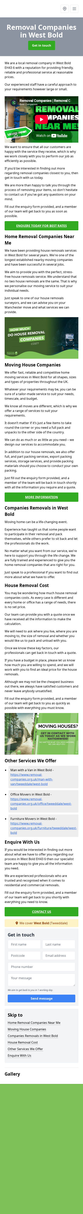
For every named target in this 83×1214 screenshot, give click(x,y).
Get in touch (41, 45)
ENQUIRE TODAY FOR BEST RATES (41, 226)
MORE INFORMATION (41, 497)
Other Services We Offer (25, 1049)
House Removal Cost (23, 1042)
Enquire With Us (19, 1055)
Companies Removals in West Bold (33, 1036)
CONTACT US (41, 912)
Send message (42, 998)
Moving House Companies (27, 1029)
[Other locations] (65, 9)
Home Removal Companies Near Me (34, 1023)
